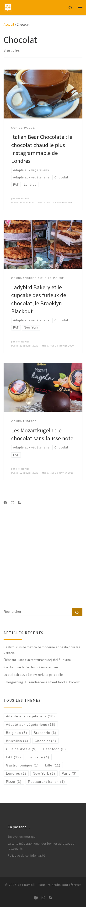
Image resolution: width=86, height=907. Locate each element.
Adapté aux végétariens (30, 724)
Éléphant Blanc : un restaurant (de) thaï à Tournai (37, 660)
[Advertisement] (43, 556)
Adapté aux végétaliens (30, 716)
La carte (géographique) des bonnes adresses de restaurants (41, 846)
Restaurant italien (46, 781)
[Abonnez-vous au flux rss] (19, 503)
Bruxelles (17, 741)
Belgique (16, 733)
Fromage (38, 757)
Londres (16, 773)
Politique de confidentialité (26, 856)
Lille (52, 765)
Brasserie (45, 733)
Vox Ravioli (23, 198)
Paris (69, 773)
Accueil (9, 24)
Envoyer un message (22, 837)
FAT (13, 757)
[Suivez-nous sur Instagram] (12, 503)
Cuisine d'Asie (21, 749)
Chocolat (45, 741)
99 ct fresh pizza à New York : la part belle (33, 674)
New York (44, 773)
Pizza (14, 781)
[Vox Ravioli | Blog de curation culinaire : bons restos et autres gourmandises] (8, 6)
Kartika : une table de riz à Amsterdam (31, 667)
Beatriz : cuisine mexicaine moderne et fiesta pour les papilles (42, 649)
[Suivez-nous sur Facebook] (5, 503)
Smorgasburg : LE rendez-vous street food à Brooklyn (42, 682)
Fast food (54, 749)
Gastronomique (22, 765)
